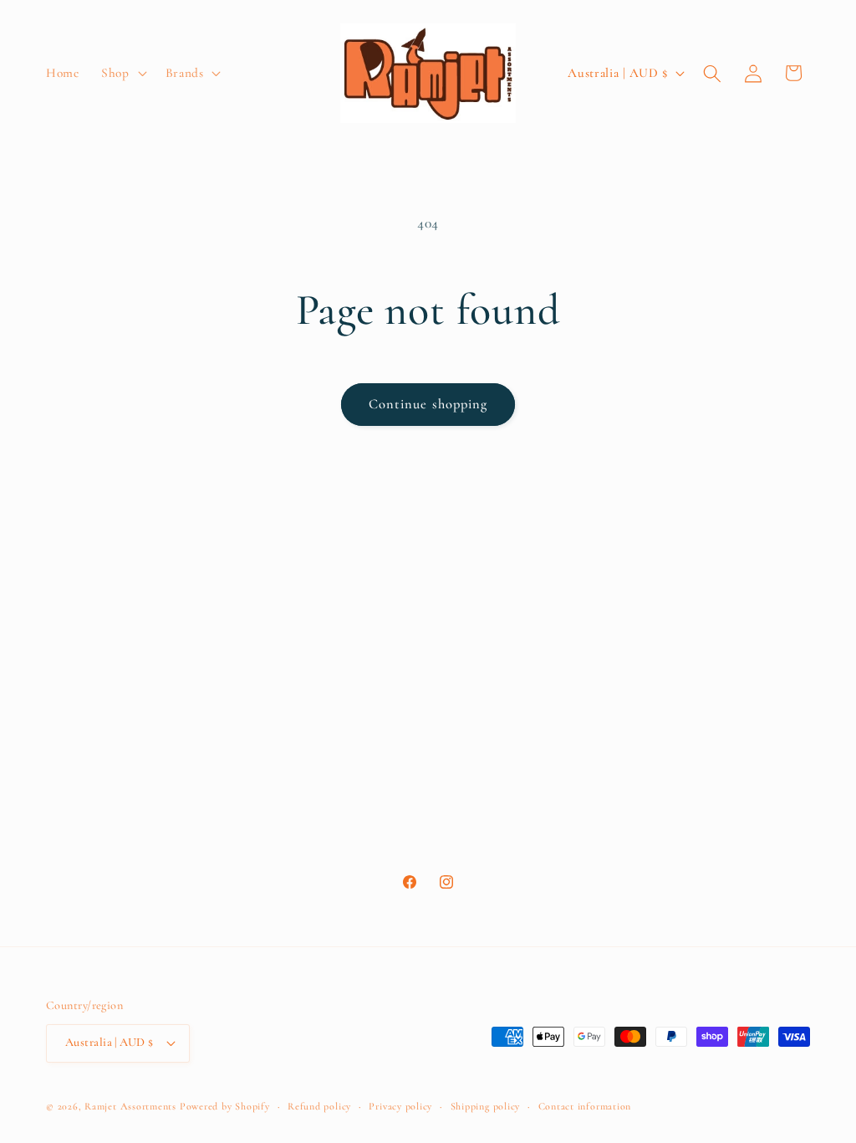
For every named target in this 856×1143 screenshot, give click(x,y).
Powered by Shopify (225, 1106)
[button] (122, 73)
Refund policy (319, 1106)
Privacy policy (400, 1106)
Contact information (585, 1106)
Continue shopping (428, 404)
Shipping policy (486, 1106)
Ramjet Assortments (130, 1106)
